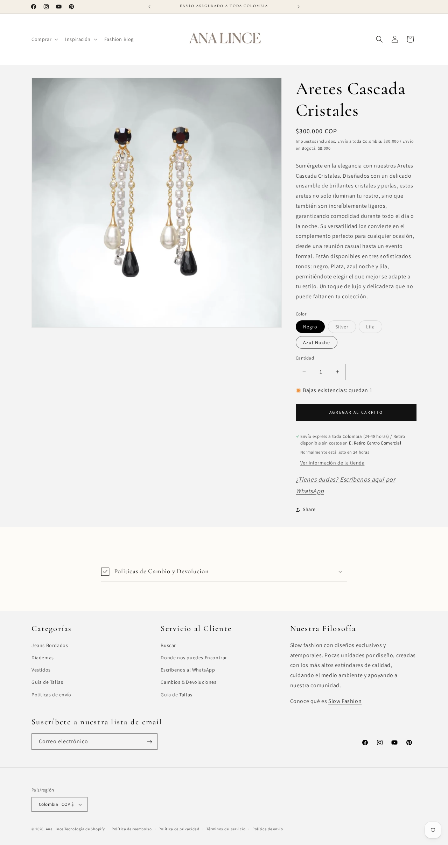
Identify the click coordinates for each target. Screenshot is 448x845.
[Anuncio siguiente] (298, 6)
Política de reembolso (132, 828)
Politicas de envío (51, 694)
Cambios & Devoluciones (188, 682)
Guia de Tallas (176, 694)
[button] (44, 39)
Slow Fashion (345, 701)
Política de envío (267, 828)
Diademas (42, 657)
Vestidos (41, 670)
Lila (374, 328)
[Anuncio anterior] (149, 6)
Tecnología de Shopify (84, 828)
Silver (345, 328)
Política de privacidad (179, 828)
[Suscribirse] (149, 741)
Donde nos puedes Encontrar (194, 657)
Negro (310, 327)
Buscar (168, 645)
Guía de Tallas (47, 682)
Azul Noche (316, 342)
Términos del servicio (226, 828)
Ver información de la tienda (332, 463)
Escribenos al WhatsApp (188, 670)
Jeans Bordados (49, 645)
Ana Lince (54, 828)
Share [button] (309, 509)
